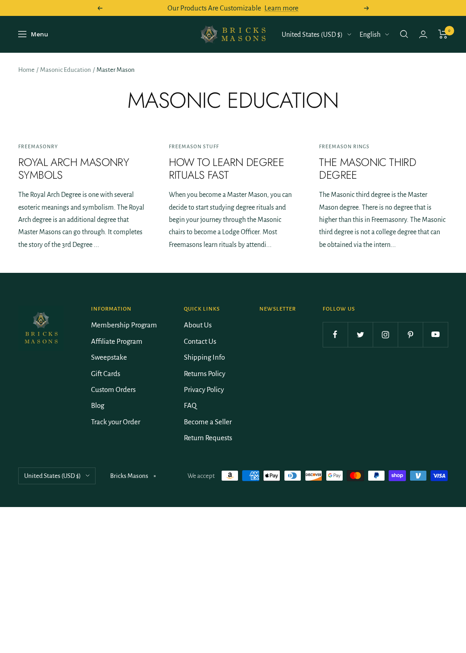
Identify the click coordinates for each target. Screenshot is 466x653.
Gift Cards (105, 373)
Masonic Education (65, 69)
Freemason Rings (344, 146)
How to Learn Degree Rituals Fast (226, 168)
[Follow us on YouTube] (435, 334)
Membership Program (124, 325)
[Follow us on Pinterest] (410, 334)
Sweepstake (109, 357)
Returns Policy (204, 373)
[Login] (423, 34)
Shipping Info (204, 357)
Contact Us (200, 341)
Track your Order (115, 422)
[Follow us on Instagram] (385, 334)
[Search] (404, 34)
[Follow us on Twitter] (360, 334)
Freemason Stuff (194, 146)
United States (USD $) (312, 34)
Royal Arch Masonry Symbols (73, 168)
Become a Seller (208, 422)
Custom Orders (113, 389)
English (370, 34)
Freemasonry (38, 146)
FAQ (190, 405)
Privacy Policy (204, 389)
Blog (97, 405)
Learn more (281, 8)
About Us (198, 325)
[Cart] (443, 34)
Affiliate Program (116, 341)
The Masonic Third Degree (367, 168)
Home (26, 69)
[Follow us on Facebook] (335, 334)
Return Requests (208, 438)
